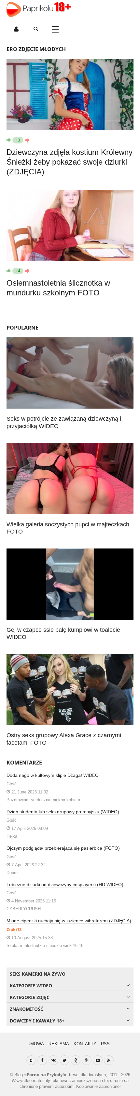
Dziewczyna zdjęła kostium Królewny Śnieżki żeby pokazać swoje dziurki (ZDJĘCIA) (70, 162)
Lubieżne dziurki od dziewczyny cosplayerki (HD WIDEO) (65, 884)
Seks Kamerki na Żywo (37, 974)
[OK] (75, 1060)
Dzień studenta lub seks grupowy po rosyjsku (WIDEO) (63, 811)
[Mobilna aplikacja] (31, 1060)
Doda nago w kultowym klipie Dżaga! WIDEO (53, 775)
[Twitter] (64, 1060)
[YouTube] (98, 1060)
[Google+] (86, 1060)
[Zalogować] (16, 29)
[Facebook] (42, 1060)
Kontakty (85, 1043)
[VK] (53, 1060)
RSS (105, 1043)
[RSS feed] (109, 1060)
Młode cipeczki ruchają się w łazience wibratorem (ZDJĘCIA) (69, 920)
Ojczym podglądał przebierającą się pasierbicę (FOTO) (63, 848)
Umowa (35, 1043)
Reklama (59, 1043)
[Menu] (55, 29)
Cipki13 (14, 929)
